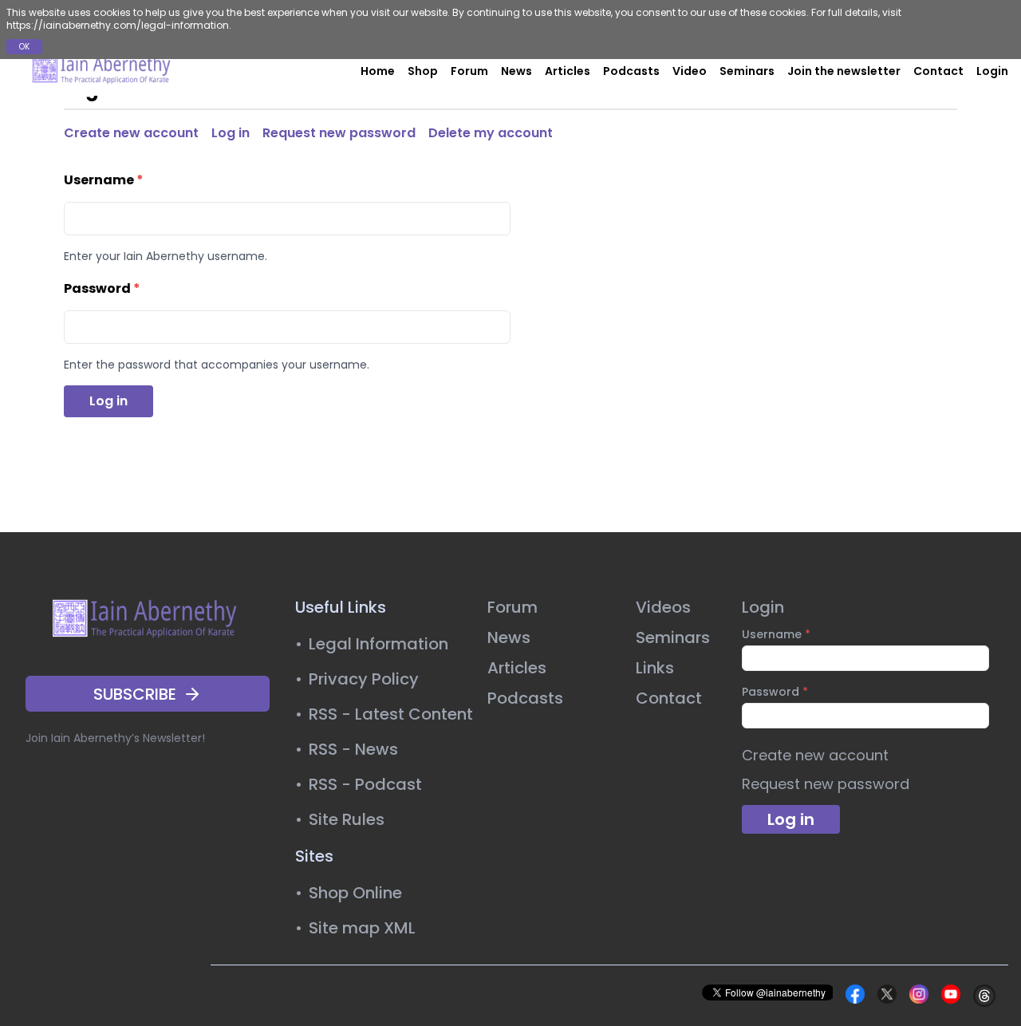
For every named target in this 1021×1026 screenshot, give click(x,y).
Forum (469, 71)
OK (24, 47)
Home (378, 71)
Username (104, 180)
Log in (230, 133)
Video (689, 71)
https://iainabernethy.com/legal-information (117, 25)
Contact (938, 71)
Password (102, 288)
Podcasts (631, 71)
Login (992, 71)
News (516, 71)
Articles (567, 71)
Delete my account (490, 133)
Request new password (339, 133)
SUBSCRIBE (134, 694)
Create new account (131, 133)
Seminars (747, 71)
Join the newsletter (844, 71)
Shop (423, 71)
